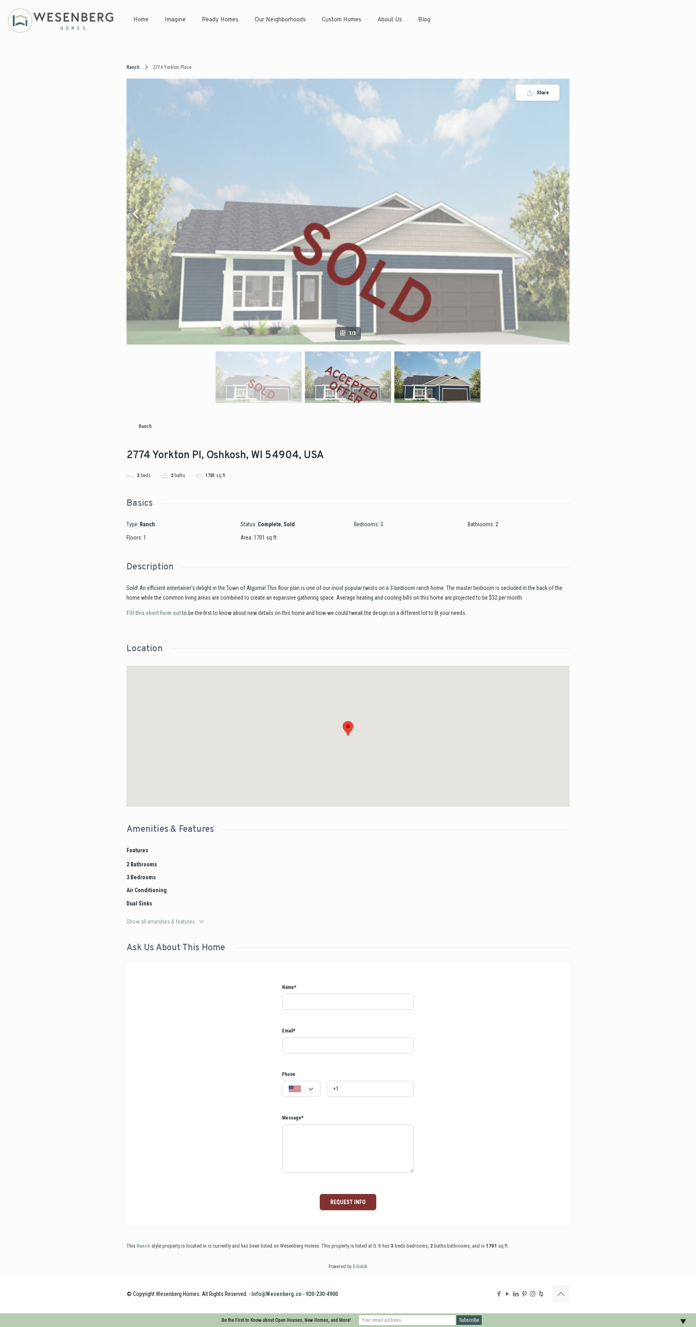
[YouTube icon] (507, 1294)
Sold (289, 524)
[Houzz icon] (541, 1294)
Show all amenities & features (160, 921)
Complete (269, 524)
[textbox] (301, 1089)
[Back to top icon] (560, 1293)
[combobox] (301, 1089)
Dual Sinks (139, 903)
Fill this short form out (153, 613)
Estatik (360, 1266)
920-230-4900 (322, 1294)
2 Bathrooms (141, 864)
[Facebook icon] (499, 1294)
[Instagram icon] (533, 1294)
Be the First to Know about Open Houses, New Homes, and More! (286, 1320)
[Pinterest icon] (524, 1294)
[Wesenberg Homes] (60, 20)
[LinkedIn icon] (516, 1294)
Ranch (132, 67)
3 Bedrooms (141, 877)
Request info (348, 1202)
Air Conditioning (146, 890)
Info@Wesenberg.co (276, 1294)
